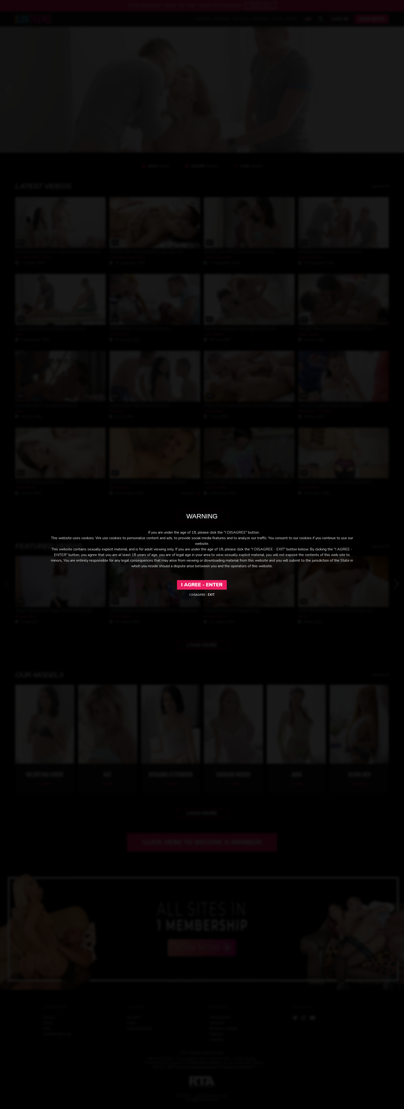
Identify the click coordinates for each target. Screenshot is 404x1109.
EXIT (211, 595)
